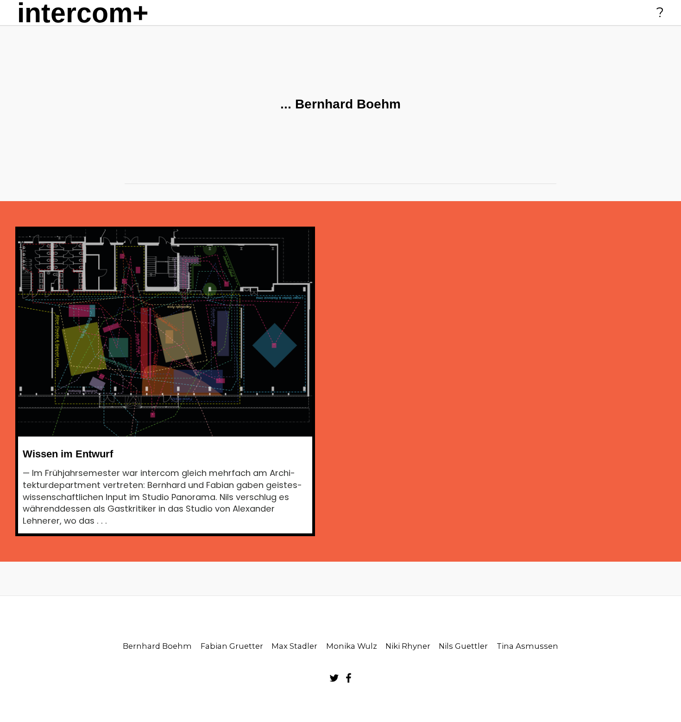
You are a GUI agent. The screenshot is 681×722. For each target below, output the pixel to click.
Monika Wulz (351, 646)
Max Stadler (294, 646)
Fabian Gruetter (232, 646)
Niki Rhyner (407, 646)
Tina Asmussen (527, 646)
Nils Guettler (463, 646)
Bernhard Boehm (157, 646)
